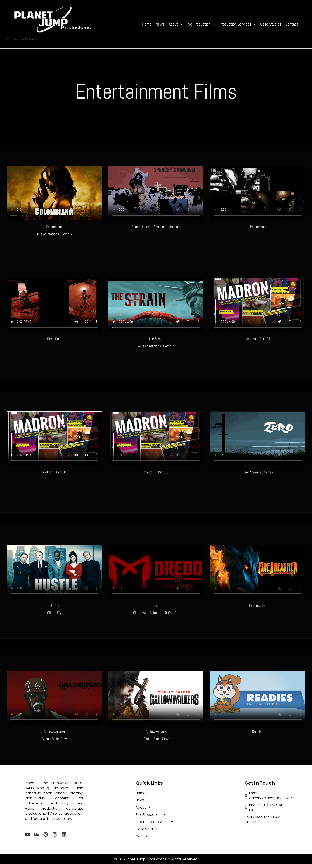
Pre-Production (199, 24)
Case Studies (270, 24)
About (173, 24)
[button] (180, 24)
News (160, 24)
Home (146, 24)
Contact (291, 24)
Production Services (235, 24)
